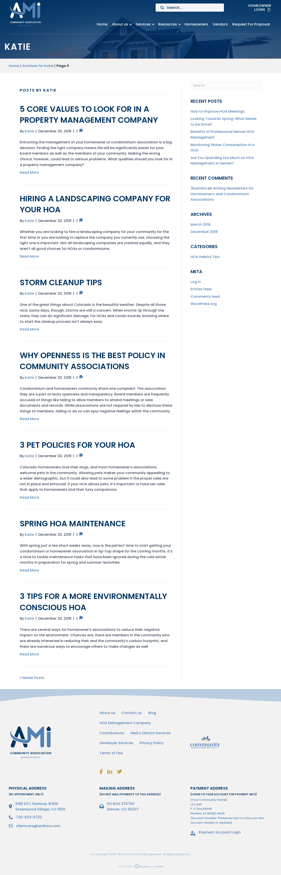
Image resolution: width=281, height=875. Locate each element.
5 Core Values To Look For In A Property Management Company (89, 114)
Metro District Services (151, 733)
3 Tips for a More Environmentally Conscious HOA (93, 602)
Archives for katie (37, 65)
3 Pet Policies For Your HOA (77, 445)
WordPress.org (204, 303)
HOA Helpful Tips (205, 256)
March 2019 (200, 224)
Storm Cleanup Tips (61, 282)
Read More (29, 172)
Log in (196, 281)
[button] (130, 24)
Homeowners (196, 24)
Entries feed (201, 289)
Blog (152, 712)
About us (120, 24)
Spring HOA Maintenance (73, 523)
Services (143, 24)
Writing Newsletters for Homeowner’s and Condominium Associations (222, 194)
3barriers (199, 188)
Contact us (132, 712)
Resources (167, 24)
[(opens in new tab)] (205, 742)
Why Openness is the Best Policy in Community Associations (92, 361)
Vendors (220, 24)
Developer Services (116, 742)
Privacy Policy (152, 742)
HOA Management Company (125, 722)
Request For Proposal (251, 24)
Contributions (111, 733)
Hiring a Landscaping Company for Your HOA (95, 204)
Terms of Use (111, 753)
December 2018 (204, 231)
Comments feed (205, 296)
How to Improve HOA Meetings (218, 111)
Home (102, 24)
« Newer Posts (32, 677)
